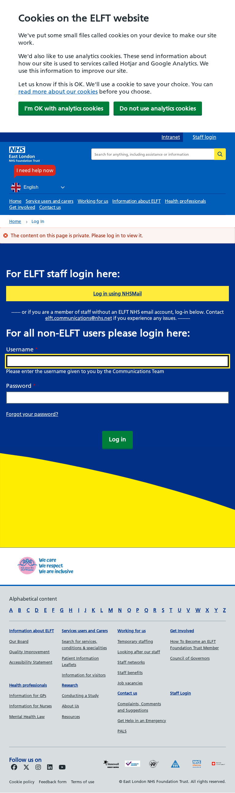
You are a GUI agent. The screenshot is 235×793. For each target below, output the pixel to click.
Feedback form (53, 781)
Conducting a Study (80, 695)
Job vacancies (130, 682)
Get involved (22, 207)
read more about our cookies (58, 91)
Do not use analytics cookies (158, 108)
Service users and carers (49, 201)
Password (19, 385)
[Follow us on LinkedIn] (50, 768)
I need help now (35, 170)
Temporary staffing (135, 641)
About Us (70, 705)
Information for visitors (84, 675)
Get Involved (182, 630)
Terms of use (82, 781)
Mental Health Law (27, 716)
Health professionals (185, 201)
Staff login (204, 137)
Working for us (93, 201)
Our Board (18, 641)
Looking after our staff (139, 651)
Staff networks (131, 662)
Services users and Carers (85, 630)
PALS (122, 730)
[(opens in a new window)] (38, 768)
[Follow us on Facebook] (14, 768)
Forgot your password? (32, 414)
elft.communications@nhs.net (78, 318)
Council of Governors (190, 658)
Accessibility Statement (30, 662)
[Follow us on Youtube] (62, 768)
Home (15, 201)
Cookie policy (22, 781)
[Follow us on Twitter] (26, 768)
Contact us (50, 207)
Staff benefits (130, 672)
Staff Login (180, 693)
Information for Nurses (30, 705)
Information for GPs (27, 695)
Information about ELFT (136, 201)
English (30, 187)
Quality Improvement (29, 651)
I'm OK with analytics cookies (63, 108)
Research (70, 685)
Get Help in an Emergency (142, 720)
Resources (71, 716)
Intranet (171, 137)
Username (20, 349)
